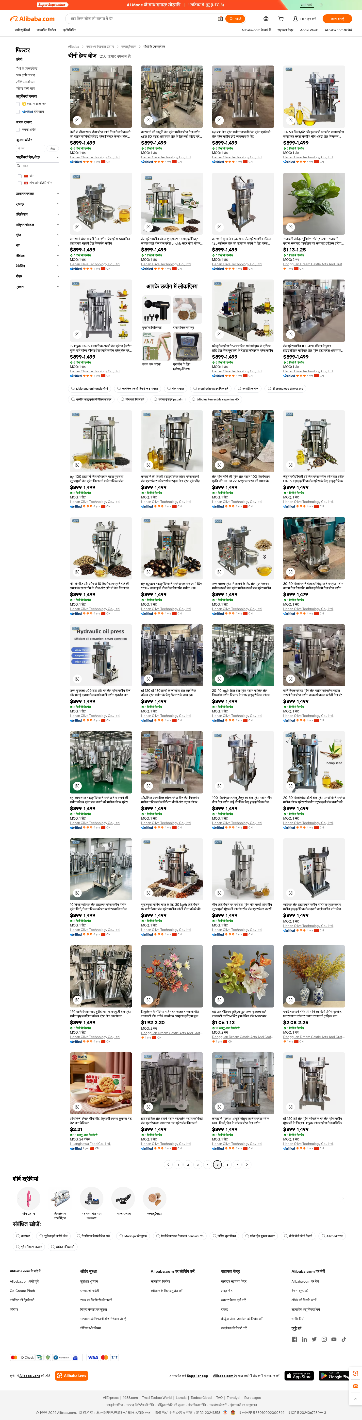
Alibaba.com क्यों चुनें (24, 1281)
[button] (220, 19)
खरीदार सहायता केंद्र (234, 1281)
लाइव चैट (226, 1291)
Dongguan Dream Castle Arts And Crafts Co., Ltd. (314, 264)
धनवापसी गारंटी (89, 1291)
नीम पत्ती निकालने (135, 399)
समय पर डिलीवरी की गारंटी (96, 1300)
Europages (252, 1398)
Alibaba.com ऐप (225, 1376)
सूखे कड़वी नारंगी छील (55, 1236)
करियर (14, 1309)
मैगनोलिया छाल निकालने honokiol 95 (182, 1236)
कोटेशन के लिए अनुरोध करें (166, 1291)
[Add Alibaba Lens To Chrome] (71, 1376)
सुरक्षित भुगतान (89, 1281)
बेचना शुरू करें (300, 1291)
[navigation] (37, 606)
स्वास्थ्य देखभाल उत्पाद (100, 47)
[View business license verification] (225, 1412)
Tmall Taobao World (157, 1398)
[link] (355, 1373)
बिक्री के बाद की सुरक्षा (93, 1309)
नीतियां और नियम (90, 1328)
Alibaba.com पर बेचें (305, 1281)
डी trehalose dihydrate (288, 388)
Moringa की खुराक (135, 1236)
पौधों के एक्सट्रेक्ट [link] (154, 47)
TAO (219, 1398)
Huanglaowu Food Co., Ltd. (90, 1144)
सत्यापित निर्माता (160, 1281)
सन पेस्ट (25, 1236)
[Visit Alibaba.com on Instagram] (324, 1339)
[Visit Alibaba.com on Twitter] (314, 1339)
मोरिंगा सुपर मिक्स (227, 1236)
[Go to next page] (247, 1164)
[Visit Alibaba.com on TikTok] (344, 1339)
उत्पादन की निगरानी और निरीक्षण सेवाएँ (103, 1319)
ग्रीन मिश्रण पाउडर (31, 1247)
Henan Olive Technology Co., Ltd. (95, 157)
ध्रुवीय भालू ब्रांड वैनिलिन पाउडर (93, 399)
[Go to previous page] (168, 1164)
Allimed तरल (335, 1236)
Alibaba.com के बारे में (25, 1271)
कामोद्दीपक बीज (250, 388)
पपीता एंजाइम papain (170, 399)
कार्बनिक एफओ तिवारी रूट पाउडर (140, 388)
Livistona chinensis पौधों (92, 388)
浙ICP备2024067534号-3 (306, 1413)
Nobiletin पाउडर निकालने (213, 388)
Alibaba (73, 47)
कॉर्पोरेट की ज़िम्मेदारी (22, 1300)
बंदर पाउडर (178, 388)
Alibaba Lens (29, 1376)
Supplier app (197, 1376)
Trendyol (233, 1398)
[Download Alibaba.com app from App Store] (299, 1376)
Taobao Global (201, 1398)
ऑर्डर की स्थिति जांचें (304, 1300)
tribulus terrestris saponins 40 (218, 399)
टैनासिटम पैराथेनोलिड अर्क (96, 1236)
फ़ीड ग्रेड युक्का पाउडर (262, 1236)
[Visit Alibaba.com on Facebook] (294, 1339)
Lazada (181, 1398)
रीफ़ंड (224, 1309)
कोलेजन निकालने (65, 1247)
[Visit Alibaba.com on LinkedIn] (304, 1339)
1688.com (130, 1398)
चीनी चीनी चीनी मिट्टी (300, 1236)
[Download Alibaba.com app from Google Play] (335, 1376)
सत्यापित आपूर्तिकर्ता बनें (306, 1309)
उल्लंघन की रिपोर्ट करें (234, 1328)
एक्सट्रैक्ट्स (128, 47)
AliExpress (111, 1398)
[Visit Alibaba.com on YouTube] (334, 1339)
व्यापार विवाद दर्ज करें (233, 1300)
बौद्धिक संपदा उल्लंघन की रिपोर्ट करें (242, 1319)
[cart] (282, 19)
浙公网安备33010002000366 (261, 1413)
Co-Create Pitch (22, 1291)
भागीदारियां (298, 1319)
